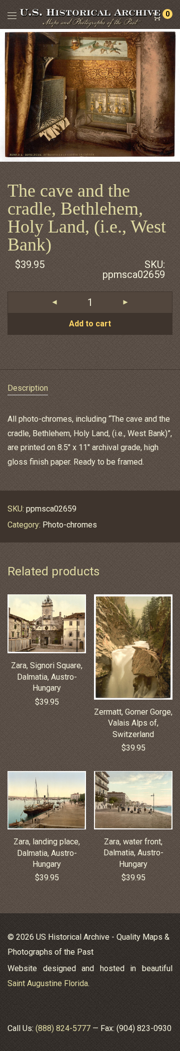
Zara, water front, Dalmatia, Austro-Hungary (134, 853)
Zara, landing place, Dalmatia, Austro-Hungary (47, 853)
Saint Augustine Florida (48, 983)
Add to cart (90, 323)
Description (28, 388)
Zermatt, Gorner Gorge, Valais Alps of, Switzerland (133, 723)
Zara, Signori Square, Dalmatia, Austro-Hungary (46, 677)
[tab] (90, 388)
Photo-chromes (69, 524)
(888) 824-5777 (63, 1028)
